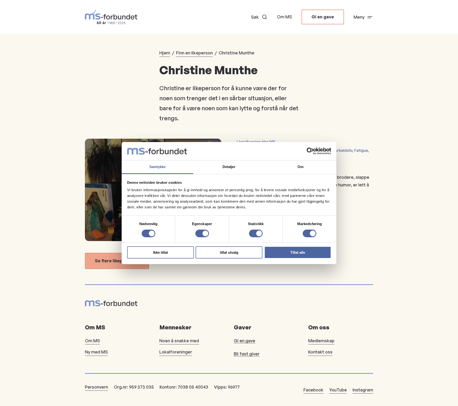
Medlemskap (321, 340)
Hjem (164, 52)
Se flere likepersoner (117, 260)
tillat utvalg (229, 252)
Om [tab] (300, 167)
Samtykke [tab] (157, 167)
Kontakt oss (320, 351)
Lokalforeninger (175, 351)
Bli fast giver (247, 353)
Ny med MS (96, 351)
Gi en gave (323, 16)
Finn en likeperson (194, 52)
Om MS (284, 16)
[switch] (202, 233)
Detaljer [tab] (229, 167)
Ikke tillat (160, 252)
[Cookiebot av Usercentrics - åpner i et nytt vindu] (310, 151)
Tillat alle (297, 252)
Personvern (96, 387)
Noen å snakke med (179, 340)
